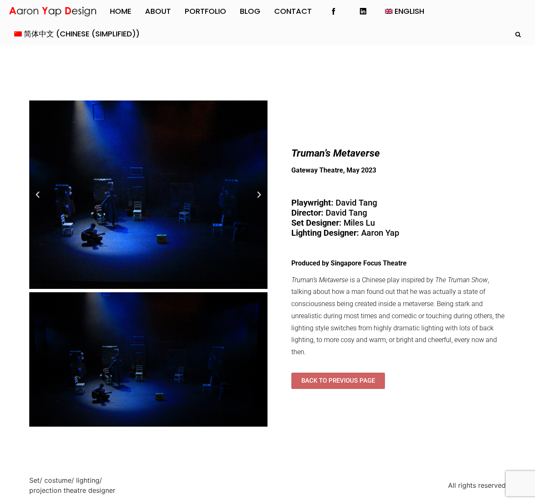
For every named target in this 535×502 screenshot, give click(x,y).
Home (120, 11)
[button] (37, 195)
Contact (293, 11)
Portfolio (205, 11)
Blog (250, 11)
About (158, 11)
